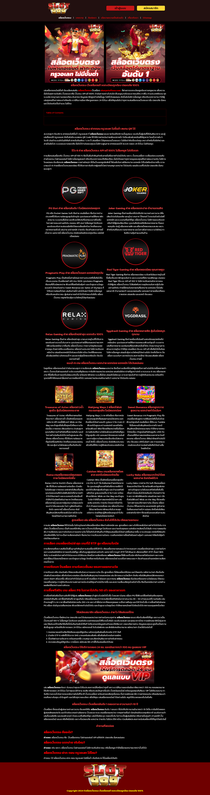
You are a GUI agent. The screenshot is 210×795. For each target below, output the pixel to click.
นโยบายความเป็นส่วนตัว (112, 17)
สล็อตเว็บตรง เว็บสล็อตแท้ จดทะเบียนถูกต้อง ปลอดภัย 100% (114, 790)
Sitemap (147, 17)
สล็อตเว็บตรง (65, 17)
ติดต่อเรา (92, 17)
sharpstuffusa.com (111, 90)
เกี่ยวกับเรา (133, 17)
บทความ (79, 17)
